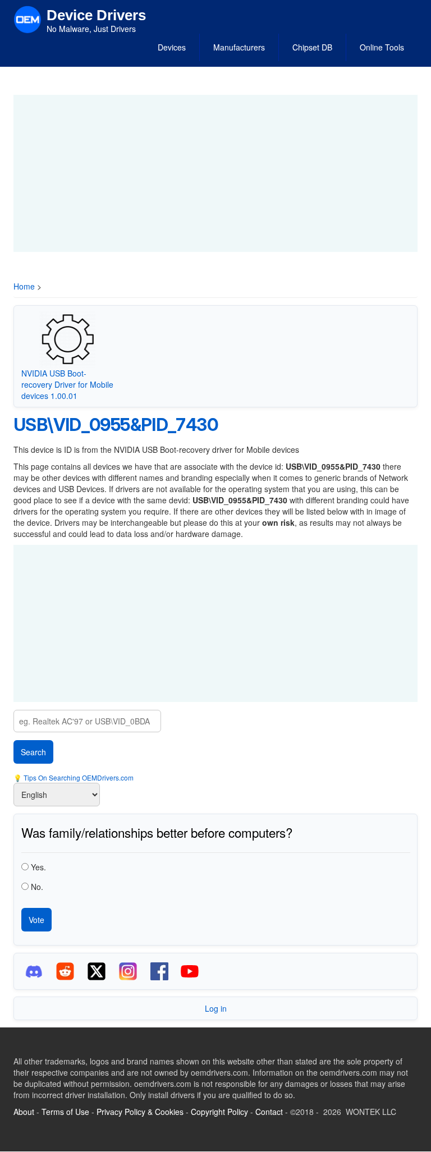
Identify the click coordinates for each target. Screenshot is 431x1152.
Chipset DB (312, 47)
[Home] (27, 18)
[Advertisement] (215, 173)
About (23, 1111)
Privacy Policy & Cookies (140, 1111)
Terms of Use (65, 1111)
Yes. (38, 867)
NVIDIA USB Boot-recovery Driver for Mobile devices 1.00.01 (67, 384)
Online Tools (382, 47)
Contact (269, 1111)
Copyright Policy (219, 1111)
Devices (172, 47)
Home (24, 286)
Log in (216, 1008)
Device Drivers (96, 15)
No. (37, 886)
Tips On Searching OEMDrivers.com (78, 777)
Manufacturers (239, 47)
